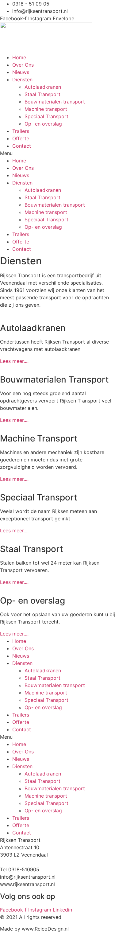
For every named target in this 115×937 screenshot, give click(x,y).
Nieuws (20, 72)
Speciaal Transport (46, 116)
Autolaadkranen (43, 87)
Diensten (22, 79)
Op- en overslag (43, 124)
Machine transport (46, 109)
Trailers (20, 131)
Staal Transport (42, 94)
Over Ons (23, 65)
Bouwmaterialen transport (55, 102)
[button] (57, 153)
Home (19, 57)
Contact (21, 146)
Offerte (20, 138)
